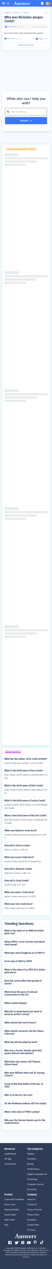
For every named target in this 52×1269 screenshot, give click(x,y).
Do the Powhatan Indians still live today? (25, 1103)
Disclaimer (31, 1220)
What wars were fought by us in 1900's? (24, 952)
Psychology (32, 1179)
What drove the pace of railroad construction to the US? (20, 993)
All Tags (7, 1159)
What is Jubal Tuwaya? (15, 1003)
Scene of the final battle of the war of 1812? (23, 1085)
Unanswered (10, 1164)
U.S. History (25, 13)
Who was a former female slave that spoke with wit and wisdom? (23, 1052)
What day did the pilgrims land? (20, 1042)
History (15, 13)
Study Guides (10, 1214)
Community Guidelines (14, 1199)
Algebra (30, 1154)
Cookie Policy (33, 1225)
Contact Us (32, 1204)
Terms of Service (34, 1209)
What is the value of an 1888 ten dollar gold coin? (24, 932)
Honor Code (9, 1204)
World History (33, 1169)
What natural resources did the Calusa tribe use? (24, 1032)
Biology (30, 1164)
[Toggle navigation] (3, 3)
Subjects (7, 13)
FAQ (6, 1225)
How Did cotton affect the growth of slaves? (23, 982)
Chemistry (31, 1159)
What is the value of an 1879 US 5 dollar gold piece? (24, 971)
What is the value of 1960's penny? (22, 1111)
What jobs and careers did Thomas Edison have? (22, 1063)
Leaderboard (10, 1154)
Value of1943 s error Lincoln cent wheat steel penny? (24, 943)
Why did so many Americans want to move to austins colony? (23, 1013)
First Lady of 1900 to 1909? (18, 961)
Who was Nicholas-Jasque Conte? (23, 19)
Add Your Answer (26, 45)
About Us (31, 1199)
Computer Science (35, 1184)
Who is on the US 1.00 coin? (18, 1095)
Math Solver (9, 1220)
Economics (32, 1189)
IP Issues (31, 1230)
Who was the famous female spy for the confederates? (24, 1121)
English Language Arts (37, 1174)
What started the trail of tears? (20, 1022)
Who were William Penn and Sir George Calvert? (24, 1074)
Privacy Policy (33, 1214)
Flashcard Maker (11, 1209)
